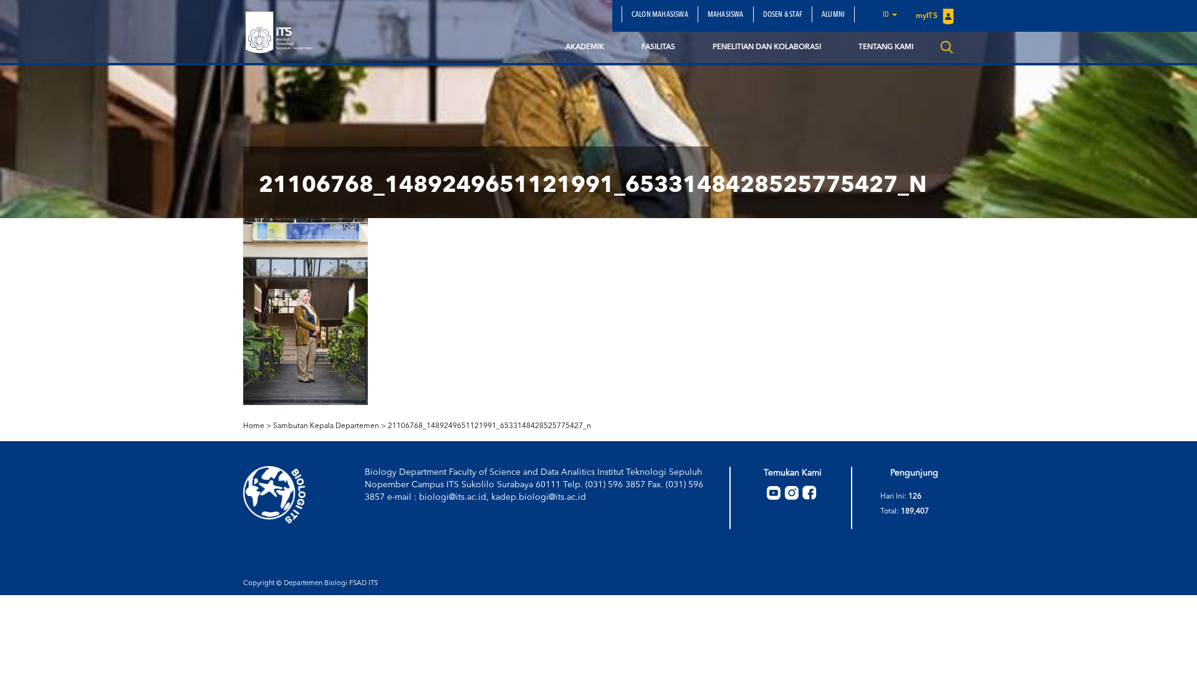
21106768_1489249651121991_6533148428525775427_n (489, 426)
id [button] (887, 15)
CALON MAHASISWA (660, 15)
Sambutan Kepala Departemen (326, 426)
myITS (928, 16)
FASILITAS (658, 47)
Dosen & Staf (782, 15)
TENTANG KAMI (885, 47)
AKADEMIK (584, 47)
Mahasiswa (726, 15)
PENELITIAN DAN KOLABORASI (767, 47)
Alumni (833, 15)
